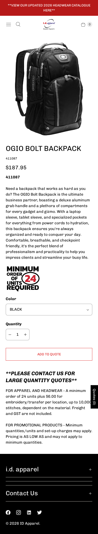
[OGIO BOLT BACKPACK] (49, 88)
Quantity (14, 324)
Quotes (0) (94, 397)
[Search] (18, 24)
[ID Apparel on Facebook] (11, 512)
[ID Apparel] (49, 24)
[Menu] (8, 24)
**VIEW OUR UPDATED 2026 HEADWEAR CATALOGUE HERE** (49, 7)
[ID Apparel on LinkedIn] (32, 512)
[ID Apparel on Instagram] (21, 512)
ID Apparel (29, 523)
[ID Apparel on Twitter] (42, 512)
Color (11, 299)
